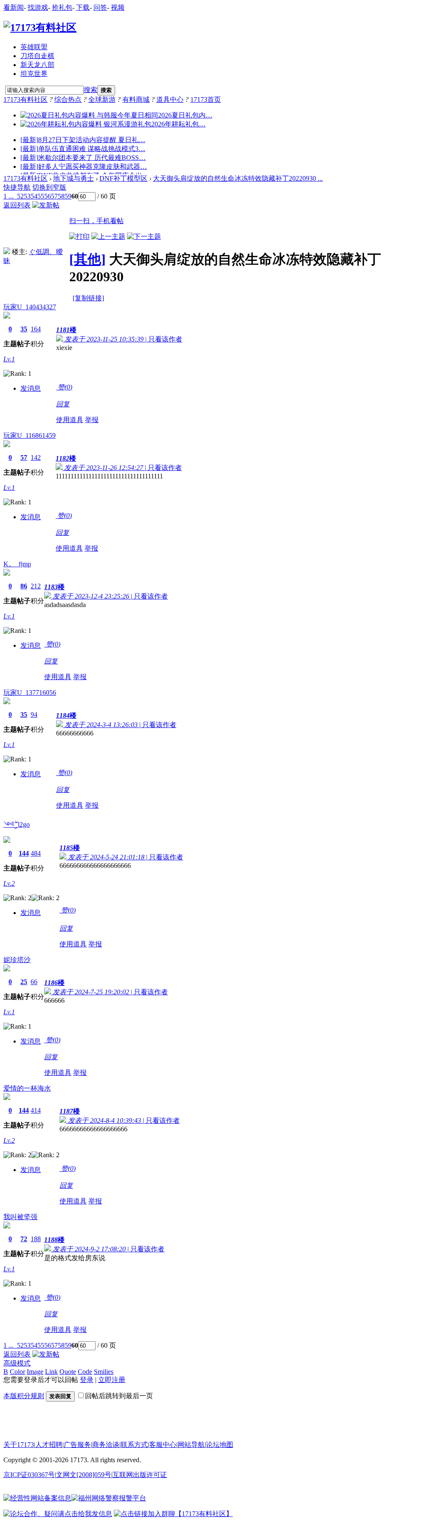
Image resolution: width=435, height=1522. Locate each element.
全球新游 (102, 99)
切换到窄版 (49, 187)
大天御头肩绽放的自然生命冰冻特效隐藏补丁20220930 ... (238, 178)
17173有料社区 (25, 99)
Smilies (103, 1371)
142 (36, 457)
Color (17, 1371)
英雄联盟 (34, 46)
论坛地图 (219, 1444)
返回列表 (17, 205)
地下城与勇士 (73, 178)
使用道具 (69, 419)
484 (36, 853)
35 (23, 329)
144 (24, 853)
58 (61, 196)
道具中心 (170, 99)
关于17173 (18, 1444)
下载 (83, 7)
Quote (67, 1371)
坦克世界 (34, 73)
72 (23, 1238)
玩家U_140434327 (29, 307)
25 (23, 981)
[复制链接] (88, 298)
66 (34, 981)
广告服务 (77, 1444)
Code (85, 1371)
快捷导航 (17, 187)
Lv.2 (9, 883)
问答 (100, 7)
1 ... (8, 196)
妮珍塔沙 (17, 959)
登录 (86, 1379)
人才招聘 (48, 1444)
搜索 (90, 89)
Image (35, 1371)
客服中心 (162, 1444)
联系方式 (134, 1444)
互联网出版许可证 (140, 1474)
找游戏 (38, 7)
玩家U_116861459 (29, 435)
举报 (92, 419)
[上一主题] (108, 236)
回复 (63, 404)
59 (68, 196)
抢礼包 (62, 7)
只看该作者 (165, 339)
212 (36, 586)
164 (36, 329)
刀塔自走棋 (37, 55)
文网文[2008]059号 (83, 1474)
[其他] (87, 259)
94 (34, 714)
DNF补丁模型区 (123, 178)
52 (20, 196)
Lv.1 (9, 359)
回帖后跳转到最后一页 (119, 1395)
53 (27, 196)
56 (47, 196)
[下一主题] (144, 236)
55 (40, 196)
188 (36, 1238)
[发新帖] (45, 205)
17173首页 (205, 99)
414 (36, 1110)
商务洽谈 (105, 1444)
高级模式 (17, 1363)
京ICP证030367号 (29, 1474)
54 (34, 196)
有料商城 (136, 99)
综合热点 (68, 99)
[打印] (79, 236)
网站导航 (191, 1444)
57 (54, 196)
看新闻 (13, 7)
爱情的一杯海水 (27, 1088)
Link (51, 1371)
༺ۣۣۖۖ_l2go (16, 824)
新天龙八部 (37, 64)
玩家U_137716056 (29, 692)
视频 (117, 7)
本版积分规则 (23, 1395)
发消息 (30, 388)
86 (23, 586)
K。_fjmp (17, 564)
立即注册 (111, 1379)
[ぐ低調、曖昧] (6, 251)
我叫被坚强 (20, 1216)
